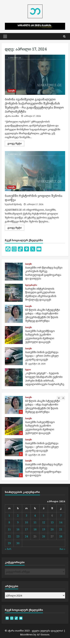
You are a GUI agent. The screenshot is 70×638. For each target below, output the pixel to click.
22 (9, 536)
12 (43, 522)
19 (43, 529)
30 (17, 543)
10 (26, 522)
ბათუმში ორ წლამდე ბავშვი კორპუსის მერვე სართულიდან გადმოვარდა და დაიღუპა (14, 272)
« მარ (8, 549)
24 (26, 536)
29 (9, 543)
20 (52, 529)
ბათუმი (11, 90)
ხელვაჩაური (31, 285)
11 (35, 522)
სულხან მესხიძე (13, 204)
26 (43, 536)
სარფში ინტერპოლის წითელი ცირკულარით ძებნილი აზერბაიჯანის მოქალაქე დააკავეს (14, 293)
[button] (5, 36)
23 (17, 536)
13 (52, 522)
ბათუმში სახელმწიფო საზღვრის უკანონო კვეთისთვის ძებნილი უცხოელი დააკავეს (14, 335)
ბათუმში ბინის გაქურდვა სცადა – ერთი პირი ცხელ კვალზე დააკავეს (14, 356)
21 (60, 529)
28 (60, 536)
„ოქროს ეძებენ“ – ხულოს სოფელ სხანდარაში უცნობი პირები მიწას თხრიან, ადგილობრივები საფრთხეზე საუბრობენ (14, 377)
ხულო (28, 370)
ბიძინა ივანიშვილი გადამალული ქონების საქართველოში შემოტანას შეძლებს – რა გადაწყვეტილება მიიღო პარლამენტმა (35, 75)
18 (35, 529)
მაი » (62, 549)
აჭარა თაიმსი (12, 116)
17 (26, 529)
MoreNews (26, 634)
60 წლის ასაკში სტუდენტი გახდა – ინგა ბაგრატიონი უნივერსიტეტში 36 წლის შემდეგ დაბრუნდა (14, 314)
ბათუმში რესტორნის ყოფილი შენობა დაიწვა (35, 171)
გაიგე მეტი (15, 144)
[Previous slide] (59, 398)
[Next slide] (63, 398)
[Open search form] (64, 36)
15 (9, 529)
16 (17, 529)
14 (60, 522)
